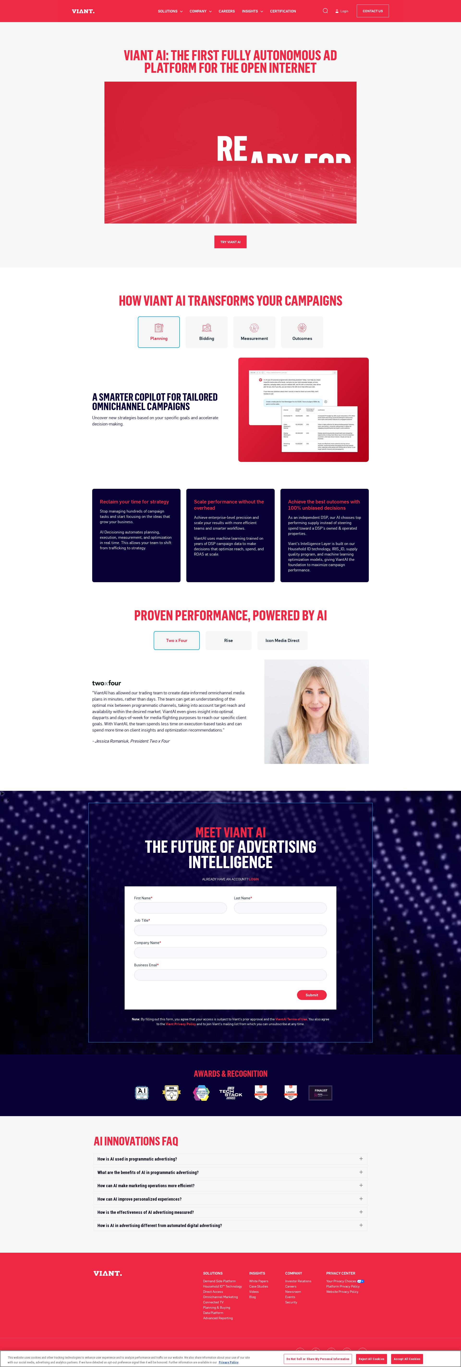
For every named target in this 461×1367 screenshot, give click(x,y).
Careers (227, 11)
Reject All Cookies (371, 1359)
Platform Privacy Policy (343, 1286)
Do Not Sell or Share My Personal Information (318, 1359)
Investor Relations (298, 1281)
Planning (159, 338)
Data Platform (213, 1312)
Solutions (170, 11)
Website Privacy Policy (342, 1291)
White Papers (258, 1281)
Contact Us (373, 11)
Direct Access (213, 1291)
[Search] (325, 9)
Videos (254, 1291)
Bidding (206, 338)
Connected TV (213, 1302)
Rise (228, 640)
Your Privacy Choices (341, 1281)
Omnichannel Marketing (220, 1296)
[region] (230, 1358)
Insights (252, 11)
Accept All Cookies (407, 1359)
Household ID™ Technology (222, 1286)
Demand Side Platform (219, 1281)
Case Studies (258, 1286)
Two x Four (176, 640)
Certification (283, 11)
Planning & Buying (216, 1307)
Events (290, 1296)
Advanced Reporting (218, 1318)
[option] (230, 405)
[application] (230, 153)
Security (291, 1302)
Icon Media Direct (282, 640)
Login (344, 11)
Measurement (254, 338)
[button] (230, 1159)
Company (201, 11)
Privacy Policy (228, 1362)
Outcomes (302, 338)
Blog (252, 1296)
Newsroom (293, 1291)
